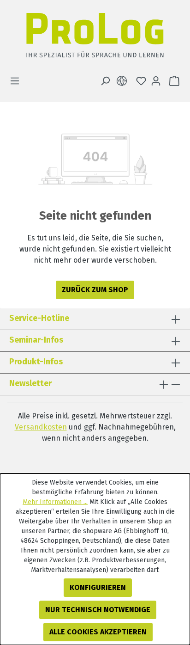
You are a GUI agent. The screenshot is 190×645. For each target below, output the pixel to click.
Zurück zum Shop (95, 289)
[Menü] (17, 81)
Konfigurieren (98, 587)
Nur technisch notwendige (97, 609)
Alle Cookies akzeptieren (98, 631)
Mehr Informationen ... (55, 502)
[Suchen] (105, 81)
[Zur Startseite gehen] (95, 37)
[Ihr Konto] (155, 81)
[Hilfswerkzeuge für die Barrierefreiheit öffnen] (123, 81)
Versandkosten (41, 427)
